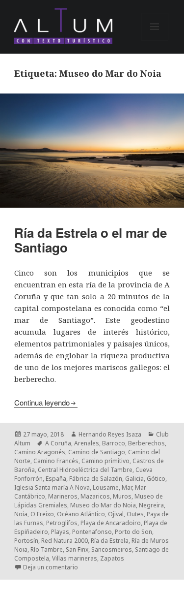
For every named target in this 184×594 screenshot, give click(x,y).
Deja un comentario (50, 567)
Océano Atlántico (81, 514)
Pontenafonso (92, 532)
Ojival (116, 514)
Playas (60, 532)
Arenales (86, 443)
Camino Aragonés (39, 452)
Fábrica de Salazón (95, 478)
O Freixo (42, 514)
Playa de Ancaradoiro (110, 523)
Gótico (156, 478)
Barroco (113, 443)
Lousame (106, 487)
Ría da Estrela (110, 540)
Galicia (134, 478)
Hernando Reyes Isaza (110, 434)
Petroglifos (62, 523)
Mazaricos (95, 496)
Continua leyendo (42, 402)
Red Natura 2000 (64, 540)
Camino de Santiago (96, 452)
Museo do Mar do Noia (103, 505)
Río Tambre (46, 549)
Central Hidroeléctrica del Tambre (85, 470)
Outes (135, 514)
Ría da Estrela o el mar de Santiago (90, 239)
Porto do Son (133, 532)
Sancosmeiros (111, 549)
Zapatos (112, 558)
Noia (20, 514)
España (56, 478)
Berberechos (146, 443)
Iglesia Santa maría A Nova (52, 487)
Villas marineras (74, 558)
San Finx (77, 549)
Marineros (63, 496)
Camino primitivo (105, 461)
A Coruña (58, 443)
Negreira (151, 505)
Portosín (26, 540)
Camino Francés (56, 461)
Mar (127, 487)
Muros (122, 496)
